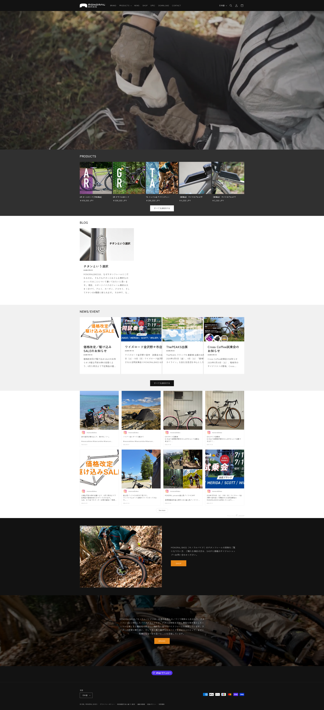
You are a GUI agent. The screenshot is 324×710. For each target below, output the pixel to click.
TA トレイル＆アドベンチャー (157, 197)
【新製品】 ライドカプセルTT (224, 197)
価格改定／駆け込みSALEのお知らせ (98, 349)
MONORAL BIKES (91, 704)
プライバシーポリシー (107, 704)
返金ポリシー (151, 704)
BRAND (162, 641)
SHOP (178, 563)
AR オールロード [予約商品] (91, 197)
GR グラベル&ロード (121, 197)
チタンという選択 (96, 266)
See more (162, 510)
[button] (125, 5)
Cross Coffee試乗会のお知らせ (223, 349)
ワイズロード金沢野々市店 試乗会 (150, 347)
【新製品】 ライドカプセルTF (190, 197)
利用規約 (162, 704)
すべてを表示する (162, 208)
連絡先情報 (141, 704)
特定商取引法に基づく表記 (126, 704)
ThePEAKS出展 (177, 347)
